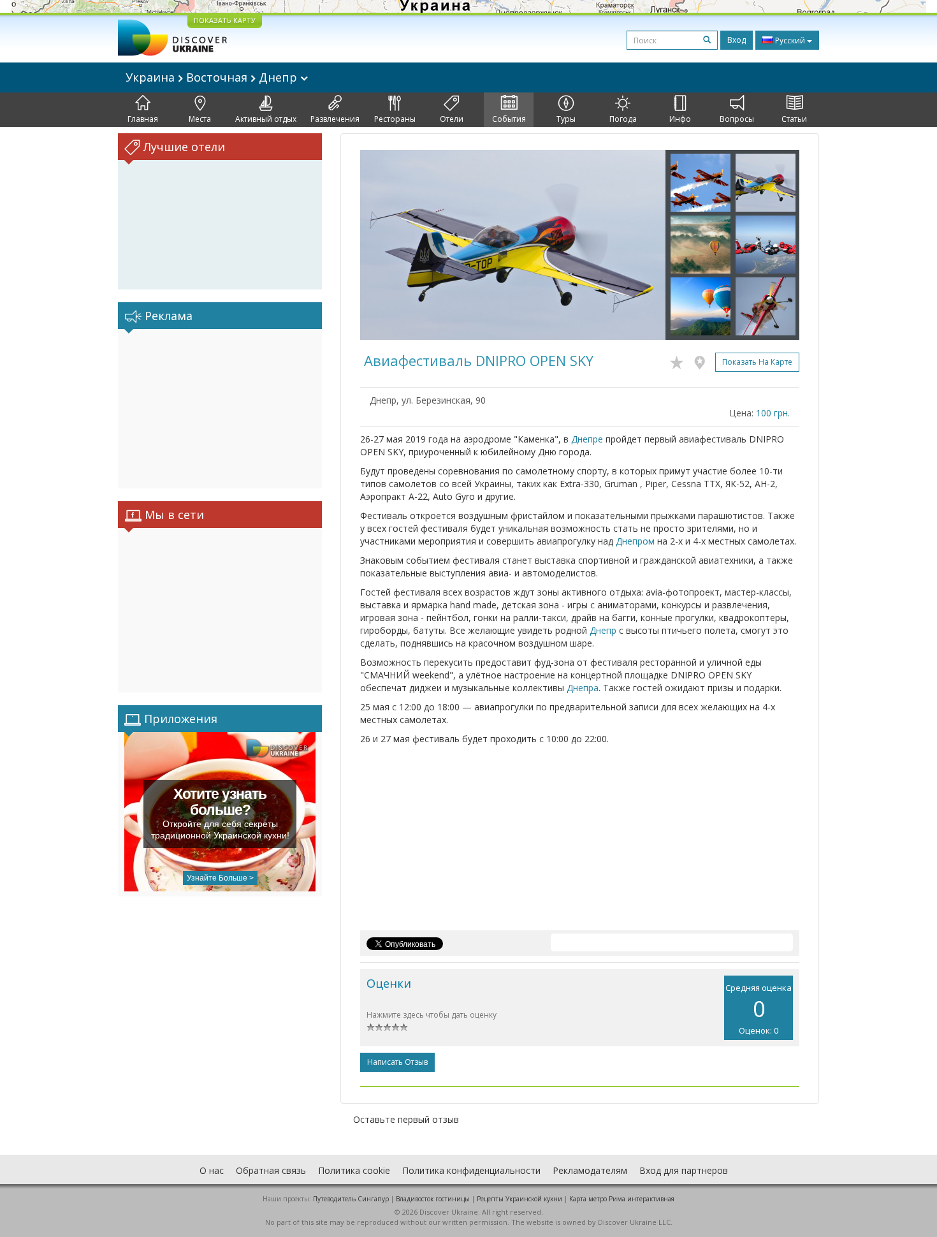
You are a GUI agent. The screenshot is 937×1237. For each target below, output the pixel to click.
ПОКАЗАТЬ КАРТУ (225, 20)
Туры (566, 118)
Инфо (680, 118)
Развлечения (335, 118)
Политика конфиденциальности (471, 1170)
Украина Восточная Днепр (213, 77)
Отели (451, 118)
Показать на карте (757, 361)
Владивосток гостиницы (433, 1198)
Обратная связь (271, 1170)
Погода (623, 118)
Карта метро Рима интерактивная (621, 1198)
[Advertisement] (220, 408)
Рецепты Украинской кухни (519, 1198)
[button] (383, 245)
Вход (736, 39)
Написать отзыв (397, 1062)
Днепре (587, 439)
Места (200, 118)
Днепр (603, 630)
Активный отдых (265, 118)
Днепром (635, 541)
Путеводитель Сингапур (351, 1198)
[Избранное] (679, 360)
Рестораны (395, 118)
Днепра (583, 688)
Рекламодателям (590, 1170)
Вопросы (737, 118)
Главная (142, 118)
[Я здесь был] (702, 360)
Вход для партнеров (683, 1170)
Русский (790, 40)
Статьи (794, 118)
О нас (212, 1170)
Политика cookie (354, 1170)
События (509, 118)
